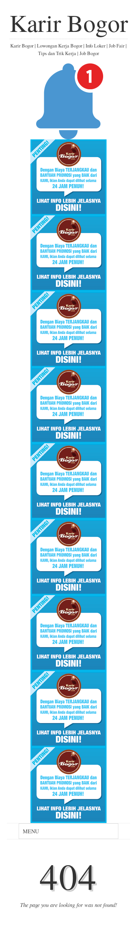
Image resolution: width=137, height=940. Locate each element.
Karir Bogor (69, 22)
